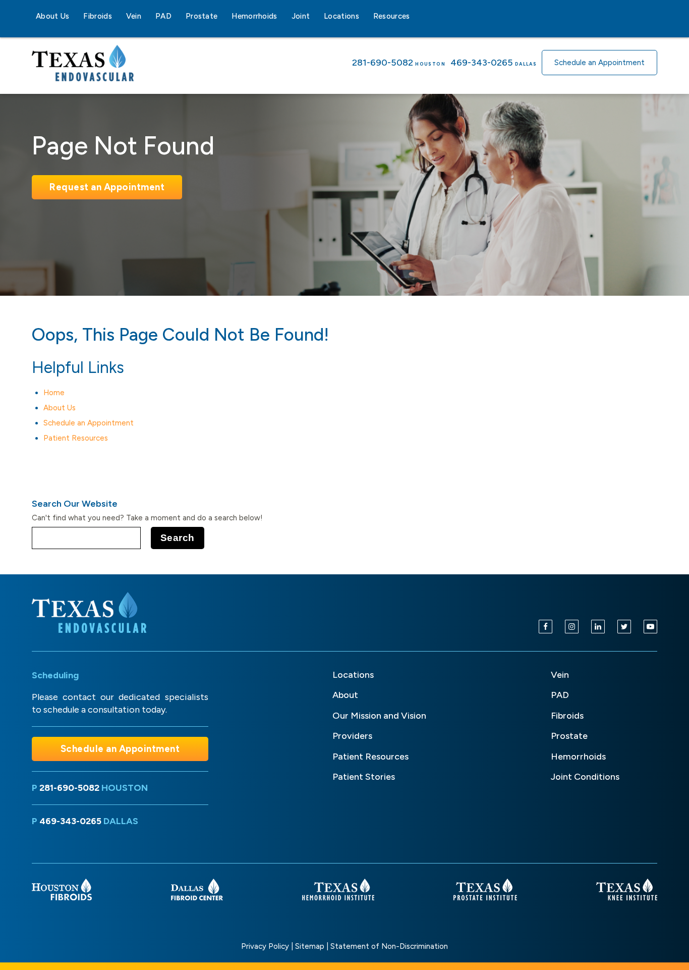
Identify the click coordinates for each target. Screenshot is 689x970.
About (345, 694)
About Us (52, 16)
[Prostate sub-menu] (223, 16)
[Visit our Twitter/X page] (624, 626)
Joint (301, 16)
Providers (352, 735)
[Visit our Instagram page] (572, 626)
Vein (133, 16)
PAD (163, 16)
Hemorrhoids (254, 16)
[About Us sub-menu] (75, 16)
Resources (391, 16)
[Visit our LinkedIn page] (598, 626)
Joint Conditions (585, 776)
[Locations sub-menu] (365, 16)
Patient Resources (75, 438)
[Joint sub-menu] (316, 16)
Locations (341, 16)
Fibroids (97, 16)
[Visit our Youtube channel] (650, 626)
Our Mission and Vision (379, 715)
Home (54, 392)
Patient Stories (363, 776)
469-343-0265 (481, 62)
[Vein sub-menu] (147, 16)
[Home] (90, 612)
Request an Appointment (106, 187)
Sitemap (309, 946)
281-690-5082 (382, 62)
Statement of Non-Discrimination (389, 946)
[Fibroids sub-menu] (118, 16)
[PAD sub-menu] (178, 16)
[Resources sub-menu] (416, 16)
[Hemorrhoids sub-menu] (283, 16)
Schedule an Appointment (599, 62)
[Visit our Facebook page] (545, 626)
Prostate (201, 16)
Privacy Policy (265, 946)
